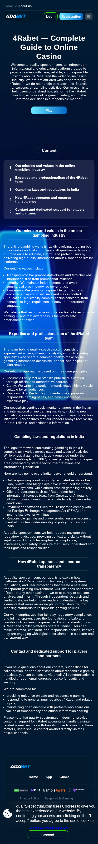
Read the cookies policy (48, 828)
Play (49, 110)
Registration (71, 16)
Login (51, 16)
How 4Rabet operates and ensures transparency (43, 199)
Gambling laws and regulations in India (47, 189)
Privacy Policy (29, 798)
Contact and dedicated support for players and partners (49, 211)
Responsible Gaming (59, 798)
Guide (64, 777)
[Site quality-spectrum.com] (16, 16)
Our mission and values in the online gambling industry (45, 167)
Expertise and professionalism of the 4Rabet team (51, 179)
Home (9, 6)
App (48, 777)
